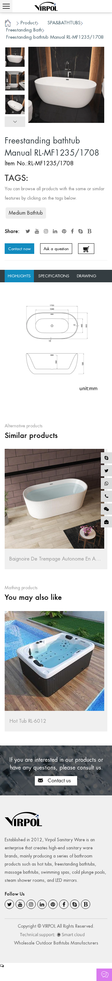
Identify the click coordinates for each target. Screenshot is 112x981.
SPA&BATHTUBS (64, 23)
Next (15, 121)
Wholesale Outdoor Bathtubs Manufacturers (56, 943)
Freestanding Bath (24, 30)
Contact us (58, 780)
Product (28, 23)
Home (8, 23)
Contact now (19, 248)
